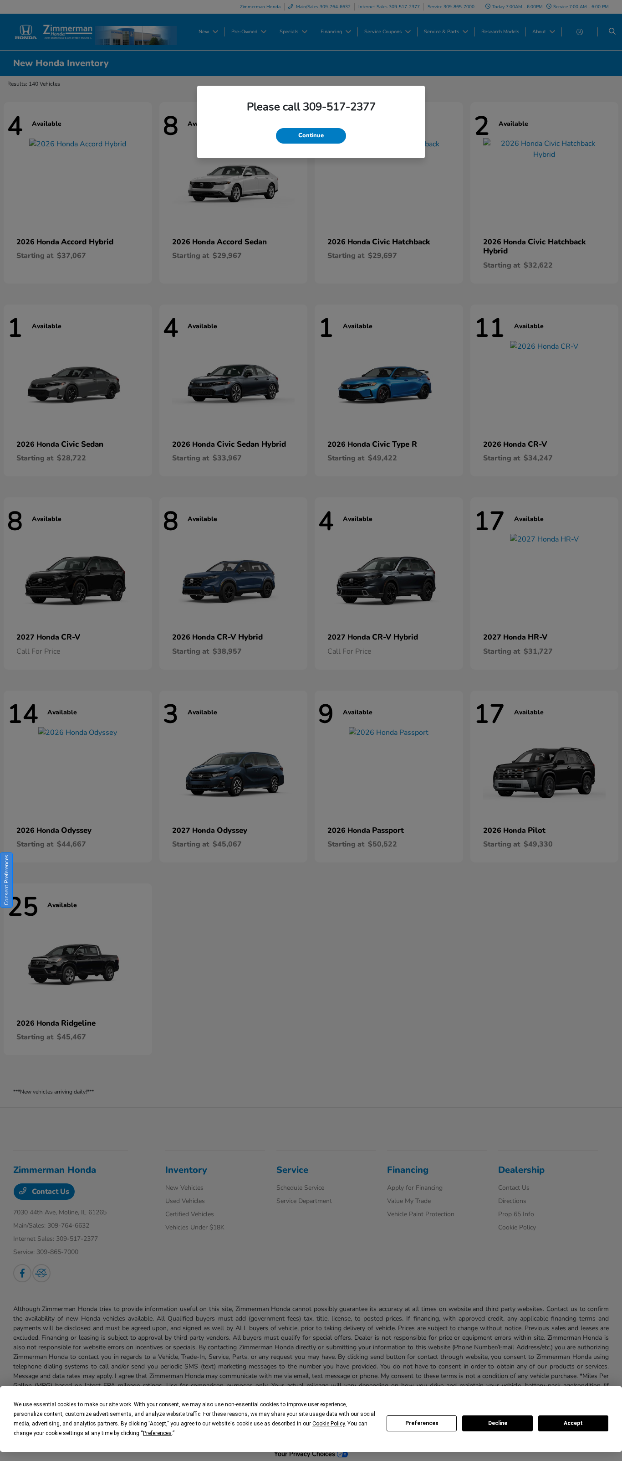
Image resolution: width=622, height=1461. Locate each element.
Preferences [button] (157, 1433)
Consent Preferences (6, 880)
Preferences (421, 1423)
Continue (311, 135)
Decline (497, 1423)
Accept (573, 1423)
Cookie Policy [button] (328, 1423)
